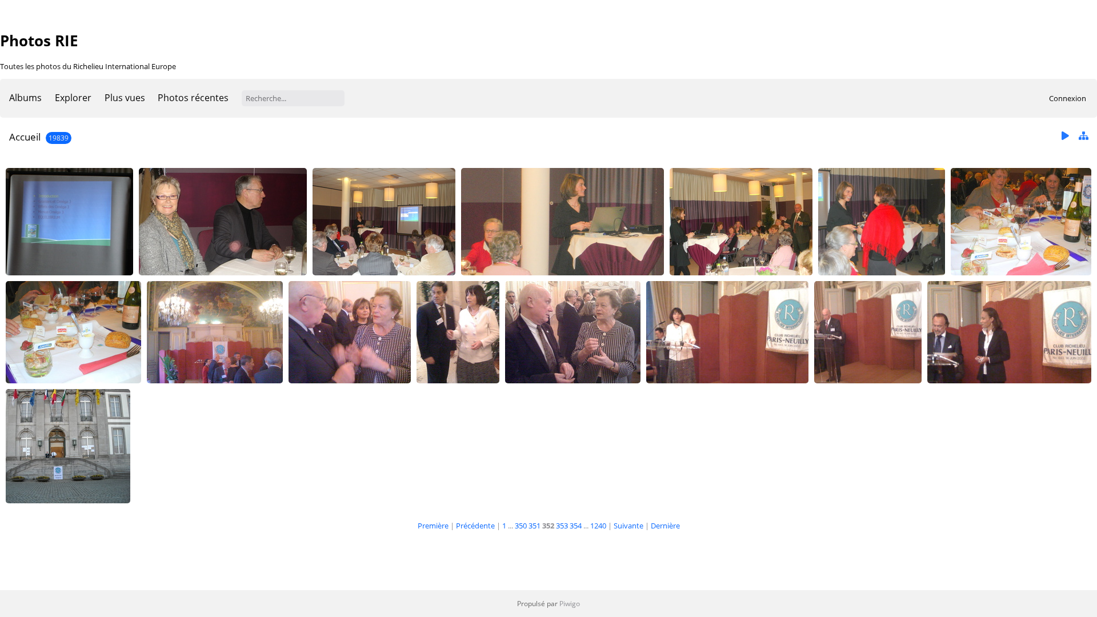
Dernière (665, 525)
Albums (25, 97)
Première (433, 525)
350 (521, 525)
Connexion (1067, 98)
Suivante (628, 525)
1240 (598, 525)
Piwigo (569, 603)
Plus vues (125, 97)
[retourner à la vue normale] (1083, 136)
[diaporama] (1065, 136)
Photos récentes (193, 97)
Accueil (25, 136)
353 (562, 525)
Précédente (475, 525)
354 (576, 525)
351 (535, 525)
